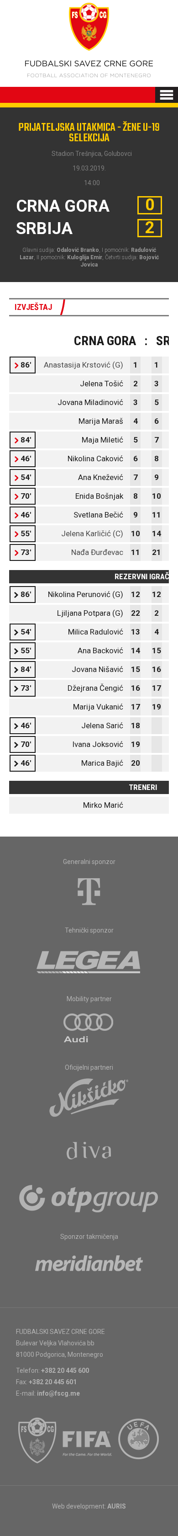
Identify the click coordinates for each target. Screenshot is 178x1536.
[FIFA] (87, 1440)
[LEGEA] (89, 960)
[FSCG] (37, 1440)
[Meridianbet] (89, 1266)
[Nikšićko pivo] (89, 1097)
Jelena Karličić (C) (92, 533)
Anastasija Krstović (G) (83, 364)
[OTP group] (89, 1198)
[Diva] (89, 1152)
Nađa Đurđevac (97, 552)
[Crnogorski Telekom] (89, 891)
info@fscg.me (58, 1393)
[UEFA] (139, 1440)
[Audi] (89, 1028)
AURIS (116, 1506)
